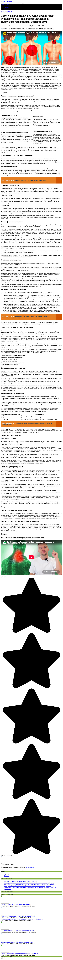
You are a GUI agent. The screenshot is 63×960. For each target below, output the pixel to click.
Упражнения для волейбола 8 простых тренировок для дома (17, 930)
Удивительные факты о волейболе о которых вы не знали (17, 942)
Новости (6, 9)
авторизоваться (30, 867)
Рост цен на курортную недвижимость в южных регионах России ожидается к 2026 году (29, 884)
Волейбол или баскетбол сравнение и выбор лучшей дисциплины (19, 953)
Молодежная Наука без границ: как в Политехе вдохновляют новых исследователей (27, 886)
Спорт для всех (5, 4)
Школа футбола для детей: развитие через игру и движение (20, 881)
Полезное (6, 7)
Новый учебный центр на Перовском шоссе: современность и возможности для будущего (29, 883)
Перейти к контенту (6, 1)
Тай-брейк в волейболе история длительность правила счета (18, 916)
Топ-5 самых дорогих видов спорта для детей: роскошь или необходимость (22, 919)
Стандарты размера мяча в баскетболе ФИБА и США (16, 904)
